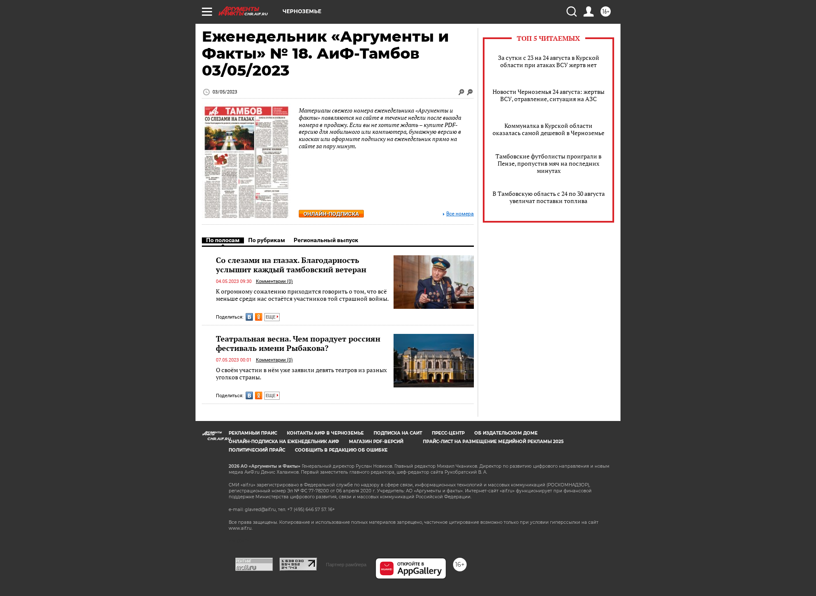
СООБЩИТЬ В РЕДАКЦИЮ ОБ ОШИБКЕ (341, 450)
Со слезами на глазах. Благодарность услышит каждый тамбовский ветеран (291, 264)
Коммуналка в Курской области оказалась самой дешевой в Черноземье (548, 129)
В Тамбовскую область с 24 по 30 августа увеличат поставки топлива (549, 197)
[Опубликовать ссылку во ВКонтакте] (249, 317)
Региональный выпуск (326, 240)
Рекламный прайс (253, 433)
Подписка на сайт (398, 433)
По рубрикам (266, 240)
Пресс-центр (448, 433)
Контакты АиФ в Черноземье (325, 433)
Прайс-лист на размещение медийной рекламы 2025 (493, 441)
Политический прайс (257, 450)
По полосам (223, 240)
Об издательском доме (506, 433)
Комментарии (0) (274, 281)
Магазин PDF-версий (376, 441)
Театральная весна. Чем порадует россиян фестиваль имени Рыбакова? (298, 343)
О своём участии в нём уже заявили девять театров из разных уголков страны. (301, 373)
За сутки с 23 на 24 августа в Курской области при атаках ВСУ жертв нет (548, 61)
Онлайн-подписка (331, 214)
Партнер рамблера (346, 564)
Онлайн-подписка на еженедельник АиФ (284, 441)
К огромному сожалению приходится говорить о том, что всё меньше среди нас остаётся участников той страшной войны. (302, 295)
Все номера (460, 214)
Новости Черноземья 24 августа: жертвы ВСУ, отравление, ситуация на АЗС (548, 95)
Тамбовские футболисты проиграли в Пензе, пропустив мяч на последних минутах (548, 163)
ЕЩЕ (271, 317)
